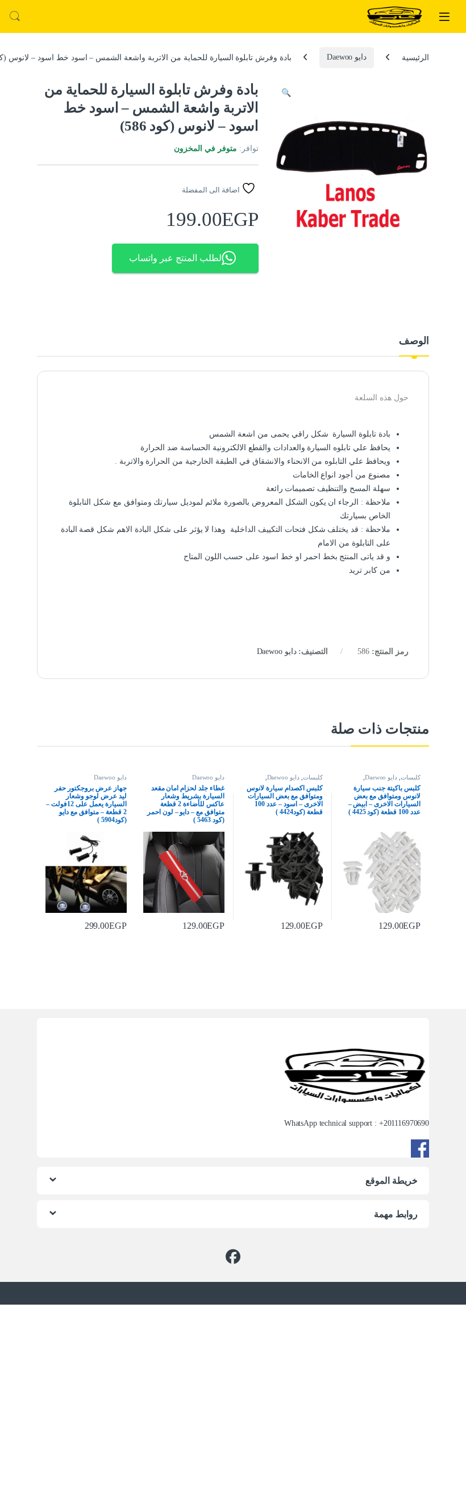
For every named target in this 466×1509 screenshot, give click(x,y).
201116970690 (406, 1123)
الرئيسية (415, 57)
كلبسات (411, 777)
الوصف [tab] (414, 341)
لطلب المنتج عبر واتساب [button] (175, 258)
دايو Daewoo (347, 57)
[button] (286, 93)
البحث (15, 16)
